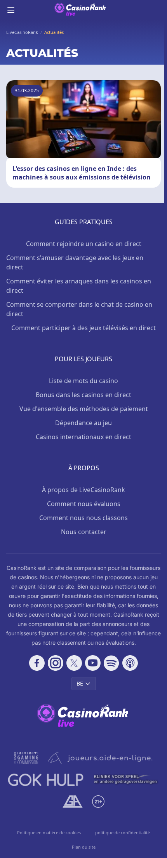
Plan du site (84, 847)
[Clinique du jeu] (126, 780)
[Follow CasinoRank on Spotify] (111, 663)
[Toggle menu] (11, 10)
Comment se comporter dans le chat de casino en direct (79, 309)
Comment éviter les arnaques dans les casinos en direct (78, 286)
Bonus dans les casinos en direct (83, 394)
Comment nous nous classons (83, 517)
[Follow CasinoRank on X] (74, 663)
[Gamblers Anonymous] (72, 801)
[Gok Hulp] (46, 780)
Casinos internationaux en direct (83, 437)
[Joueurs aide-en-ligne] (100, 758)
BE (80, 683)
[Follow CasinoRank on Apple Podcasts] (130, 663)
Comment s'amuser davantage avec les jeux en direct (74, 262)
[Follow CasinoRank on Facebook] (37, 663)
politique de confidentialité (122, 832)
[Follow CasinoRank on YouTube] (93, 663)
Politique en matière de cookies (49, 832)
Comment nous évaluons (83, 503)
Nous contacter (83, 531)
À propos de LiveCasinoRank (83, 489)
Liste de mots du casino (83, 380)
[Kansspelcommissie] (26, 758)
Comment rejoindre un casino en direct (83, 243)
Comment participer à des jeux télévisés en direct (83, 328)
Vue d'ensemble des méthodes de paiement (83, 408)
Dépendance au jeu (83, 422)
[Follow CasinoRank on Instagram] (55, 663)
